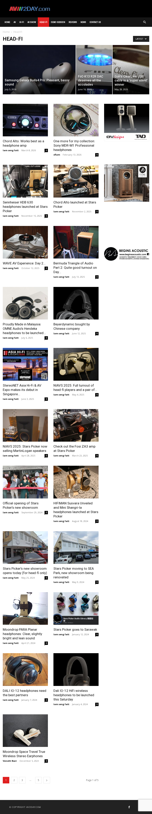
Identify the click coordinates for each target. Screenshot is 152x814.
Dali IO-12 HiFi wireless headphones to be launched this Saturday (73, 695)
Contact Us (95, 22)
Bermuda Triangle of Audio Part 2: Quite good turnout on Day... (75, 267)
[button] (144, 22)
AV (15, 22)
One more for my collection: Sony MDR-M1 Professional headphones (74, 145)
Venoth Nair (10, 760)
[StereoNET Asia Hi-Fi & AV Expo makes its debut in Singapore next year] (25, 364)
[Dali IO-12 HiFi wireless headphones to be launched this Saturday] (76, 669)
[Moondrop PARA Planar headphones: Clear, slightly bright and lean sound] (25, 608)
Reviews (73, 22)
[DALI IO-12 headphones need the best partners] (25, 669)
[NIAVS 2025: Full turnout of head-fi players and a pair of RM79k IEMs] (76, 364)
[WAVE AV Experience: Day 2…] (25, 242)
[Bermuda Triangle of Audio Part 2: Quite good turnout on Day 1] (76, 242)
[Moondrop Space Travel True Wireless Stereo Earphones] (25, 730)
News (83, 22)
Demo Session (58, 22)
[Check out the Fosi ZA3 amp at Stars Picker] (76, 425)
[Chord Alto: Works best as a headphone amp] (25, 120)
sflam (56, 154)
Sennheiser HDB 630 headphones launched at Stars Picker (25, 206)
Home (7, 22)
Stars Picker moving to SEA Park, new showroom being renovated (73, 573)
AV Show (32, 22)
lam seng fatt (11, 150)
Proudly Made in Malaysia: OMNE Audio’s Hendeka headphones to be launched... (24, 328)
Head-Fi (43, 22)
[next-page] (46, 780)
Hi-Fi (21, 22)
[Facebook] (129, 806)
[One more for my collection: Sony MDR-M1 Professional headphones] (76, 120)
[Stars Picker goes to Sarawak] (76, 608)
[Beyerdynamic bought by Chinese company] (76, 303)
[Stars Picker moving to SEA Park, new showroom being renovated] (76, 547)
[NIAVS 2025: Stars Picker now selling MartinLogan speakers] (25, 425)
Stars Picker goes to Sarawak (75, 629)
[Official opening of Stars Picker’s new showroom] (25, 482)
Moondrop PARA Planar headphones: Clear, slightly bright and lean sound (22, 634)
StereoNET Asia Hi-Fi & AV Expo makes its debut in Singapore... (22, 389)
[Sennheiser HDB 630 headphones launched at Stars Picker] (25, 181)
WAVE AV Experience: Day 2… (24, 263)
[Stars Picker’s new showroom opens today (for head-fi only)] (25, 547)
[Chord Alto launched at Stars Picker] (76, 181)
